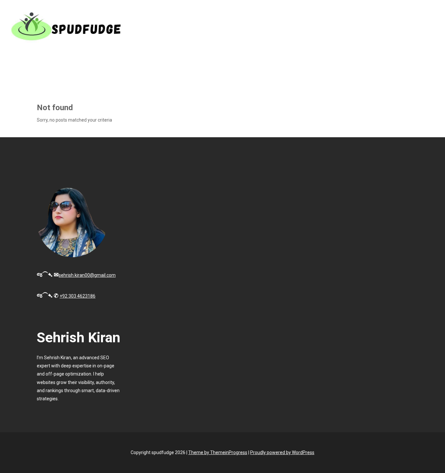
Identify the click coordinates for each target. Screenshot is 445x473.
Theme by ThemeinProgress (217, 452)
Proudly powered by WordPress (282, 452)
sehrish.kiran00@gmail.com (87, 275)
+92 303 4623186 (77, 296)
